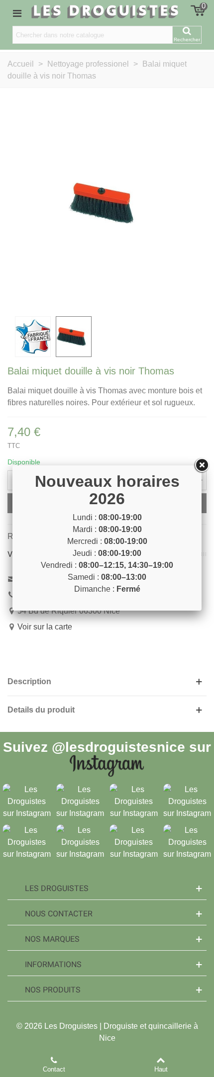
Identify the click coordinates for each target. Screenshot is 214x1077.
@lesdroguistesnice (118, 747)
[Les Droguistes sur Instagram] (26, 801)
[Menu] (16, 12)
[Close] (202, 465)
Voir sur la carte (44, 627)
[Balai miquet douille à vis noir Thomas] (107, 202)
